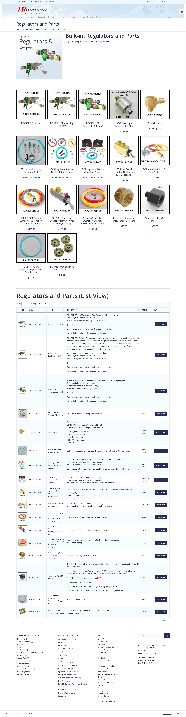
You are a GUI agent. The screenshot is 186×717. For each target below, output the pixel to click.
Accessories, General (65, 639)
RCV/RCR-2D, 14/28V (55, 324)
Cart (99, 655)
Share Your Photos (105, 699)
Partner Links (103, 641)
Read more (161, 324)
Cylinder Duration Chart (107, 666)
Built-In (60, 645)
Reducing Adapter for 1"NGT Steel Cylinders (56, 555)
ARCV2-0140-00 (35, 391)
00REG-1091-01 (35, 413)
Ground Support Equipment (68, 678)
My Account (166, 2)
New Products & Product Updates (29, 652)
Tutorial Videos (22, 674)
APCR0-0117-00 (35, 492)
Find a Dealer (103, 671)
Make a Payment (153, 2)
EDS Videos (20, 639)
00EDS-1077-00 (34, 599)
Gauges (62, 655)
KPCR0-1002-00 (35, 505)
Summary (72, 310)
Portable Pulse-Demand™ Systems (70, 690)
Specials (61, 696)
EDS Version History (105, 669)
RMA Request (103, 693)
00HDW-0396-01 (35, 577)
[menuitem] (153, 2)
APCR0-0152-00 (35, 530)
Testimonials (21, 666)
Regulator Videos (23, 663)
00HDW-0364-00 (35, 555)
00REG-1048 (33, 451)
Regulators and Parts (67, 665)
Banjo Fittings (53, 432)
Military (100, 685)
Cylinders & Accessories (67, 672)
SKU (31, 310)
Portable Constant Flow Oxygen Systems (72, 684)
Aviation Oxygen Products (107, 650)
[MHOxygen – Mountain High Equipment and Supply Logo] (32, 9)
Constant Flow (65, 648)
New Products (63, 681)
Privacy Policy (103, 691)
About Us (101, 639)
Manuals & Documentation (108, 682)
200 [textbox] (24, 304)
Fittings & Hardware (65, 675)
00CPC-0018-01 (34, 612)
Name (50, 310)
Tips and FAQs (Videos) (25, 669)
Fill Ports (63, 652)
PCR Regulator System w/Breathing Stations (55, 480)
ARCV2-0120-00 (35, 354)
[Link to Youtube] (178, 714)
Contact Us (102, 663)
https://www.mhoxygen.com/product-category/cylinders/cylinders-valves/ (97, 590)
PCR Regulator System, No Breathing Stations (56, 465)
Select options (161, 432)
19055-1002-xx (34, 432)
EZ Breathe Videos (23, 641)
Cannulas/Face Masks (66, 668)
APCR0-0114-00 (35, 543)
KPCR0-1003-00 (35, 465)
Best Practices (103, 652)
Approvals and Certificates (108, 647)
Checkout (101, 658)
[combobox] (25, 304)
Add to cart (161, 414)
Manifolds (63, 658)
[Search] (168, 17)
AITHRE (60, 642)
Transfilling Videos (23, 671)
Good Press (21, 650)
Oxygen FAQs (21, 655)
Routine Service (104, 696)
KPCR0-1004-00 (35, 480)
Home (100, 677)
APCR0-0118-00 (35, 517)
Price (144, 310)
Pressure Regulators (65, 693)
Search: (145, 304)
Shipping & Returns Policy (107, 701)
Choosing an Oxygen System (109, 661)
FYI (17, 647)
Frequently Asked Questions (108, 674)
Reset (43, 304)
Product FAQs (21, 658)
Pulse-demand (65, 662)
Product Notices (22, 661)
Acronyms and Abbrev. (106, 644)
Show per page (26, 304)
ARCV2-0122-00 (35, 324)
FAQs (18, 644)
